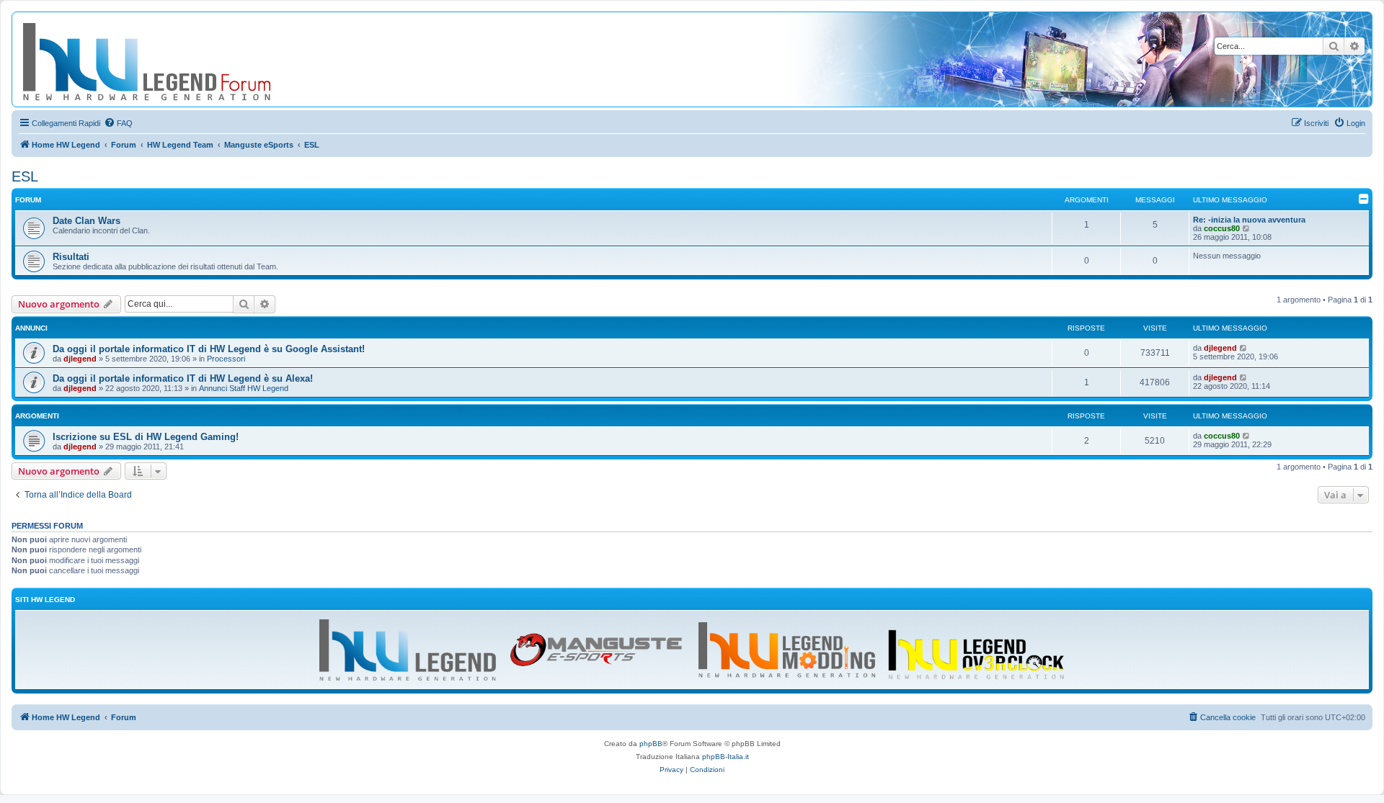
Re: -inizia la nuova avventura (1249, 219)
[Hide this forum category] (1364, 199)
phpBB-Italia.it (725, 757)
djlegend (80, 358)
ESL (25, 176)
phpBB (650, 744)
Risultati (71, 256)
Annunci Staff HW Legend (243, 388)
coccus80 (1222, 228)
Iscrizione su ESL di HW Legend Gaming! (146, 436)
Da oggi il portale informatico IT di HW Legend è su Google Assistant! (209, 349)
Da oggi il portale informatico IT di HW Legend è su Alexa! (183, 378)
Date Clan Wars (86, 220)
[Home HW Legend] (170, 59)
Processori (226, 358)
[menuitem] (118, 123)
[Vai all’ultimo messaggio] (1243, 348)
